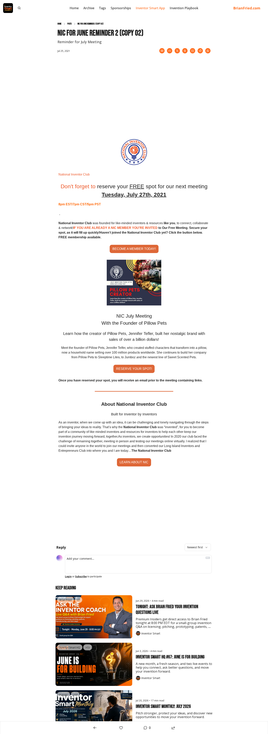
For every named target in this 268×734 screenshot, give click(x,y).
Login (68, 576)
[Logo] (8, 8)
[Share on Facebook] (169, 50)
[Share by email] (162, 50)
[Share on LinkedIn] (192, 50)
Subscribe (81, 576)
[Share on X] (177, 50)
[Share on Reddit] (200, 50)
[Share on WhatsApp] (208, 50)
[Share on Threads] (185, 50)
